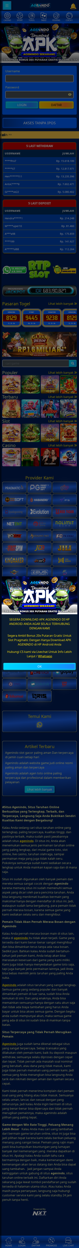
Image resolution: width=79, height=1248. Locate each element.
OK (39, 666)
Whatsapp (45, 656)
